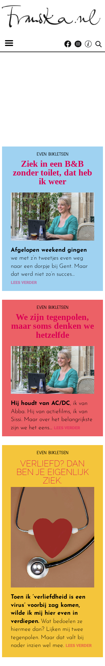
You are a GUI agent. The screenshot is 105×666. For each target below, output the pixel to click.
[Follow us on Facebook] (69, 44)
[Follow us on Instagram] (79, 44)
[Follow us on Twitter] (90, 44)
